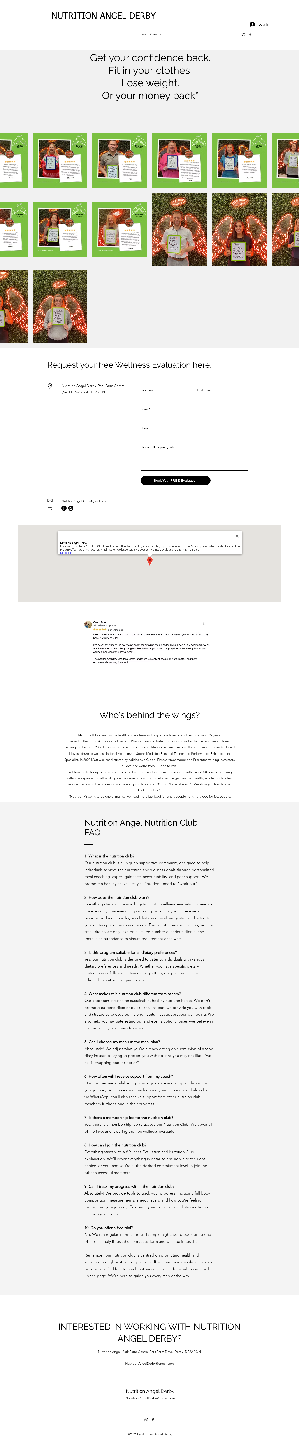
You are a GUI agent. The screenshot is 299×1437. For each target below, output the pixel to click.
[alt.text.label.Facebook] (250, 34)
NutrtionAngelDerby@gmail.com (84, 501)
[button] (147, 642)
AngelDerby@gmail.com (157, 1398)
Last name (204, 390)
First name (149, 390)
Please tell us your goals (157, 447)
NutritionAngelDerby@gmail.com (149, 1363)
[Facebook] (64, 508)
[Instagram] (70, 508)
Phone (145, 428)
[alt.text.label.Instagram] (243, 34)
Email (145, 409)
